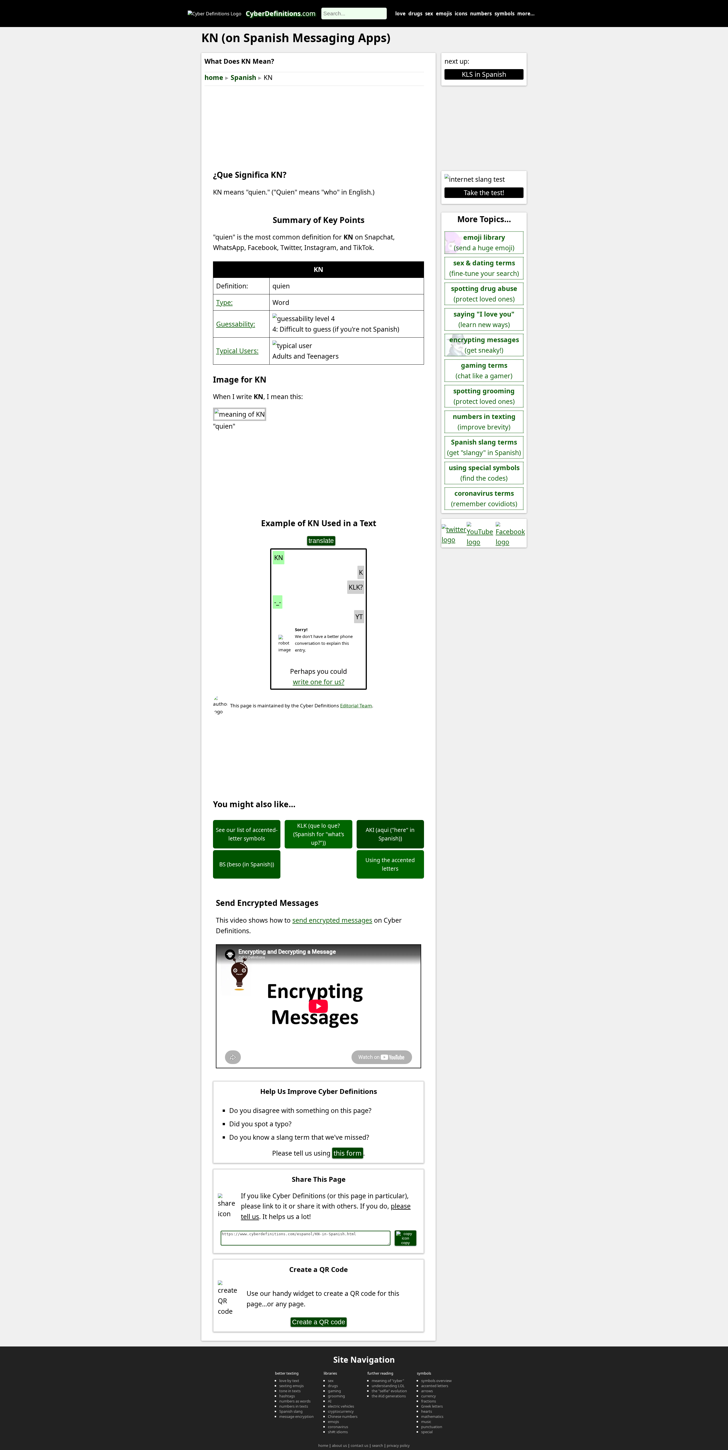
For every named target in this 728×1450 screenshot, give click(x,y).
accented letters (434, 1385)
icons (461, 13)
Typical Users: (237, 350)
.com (281, 13)
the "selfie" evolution (389, 1390)
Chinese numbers (342, 1416)
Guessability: (235, 324)
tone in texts (290, 1390)
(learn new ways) (484, 319)
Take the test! (484, 192)
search (377, 1445)
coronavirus (338, 1426)
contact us (359, 1445)
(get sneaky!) (484, 345)
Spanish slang (291, 1411)
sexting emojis (291, 1385)
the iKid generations (389, 1396)
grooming (336, 1396)
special (427, 1431)
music (426, 1421)
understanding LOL (388, 1385)
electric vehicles (341, 1406)
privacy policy (398, 1445)
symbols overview (436, 1380)
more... (526, 13)
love (400, 13)
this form (348, 1153)
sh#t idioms (338, 1431)
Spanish (243, 77)
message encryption (296, 1416)
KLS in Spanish (484, 74)
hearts (426, 1411)
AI (329, 1401)
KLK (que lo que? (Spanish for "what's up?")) (318, 834)
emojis (444, 13)
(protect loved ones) (484, 293)
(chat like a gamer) (484, 370)
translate (321, 540)
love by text (289, 1380)
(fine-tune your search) (484, 268)
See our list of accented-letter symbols (247, 834)
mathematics (432, 1416)
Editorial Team (356, 705)
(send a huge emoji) (484, 242)
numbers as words (295, 1401)
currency (428, 1396)
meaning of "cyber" (388, 1380)
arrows (427, 1390)
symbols (504, 13)
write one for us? (318, 681)
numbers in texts (293, 1406)
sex (429, 13)
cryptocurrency (341, 1411)
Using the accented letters (390, 864)
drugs (415, 13)
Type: (224, 302)
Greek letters (432, 1406)
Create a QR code (318, 1322)
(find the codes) (484, 473)
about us (339, 1445)
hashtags (287, 1396)
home (213, 77)
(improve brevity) (484, 421)
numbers (481, 13)
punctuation (431, 1426)
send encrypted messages (332, 920)
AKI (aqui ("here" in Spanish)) (390, 834)
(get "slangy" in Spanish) (484, 447)
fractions (428, 1401)
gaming (334, 1390)
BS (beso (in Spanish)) (246, 864)
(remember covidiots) (484, 498)
